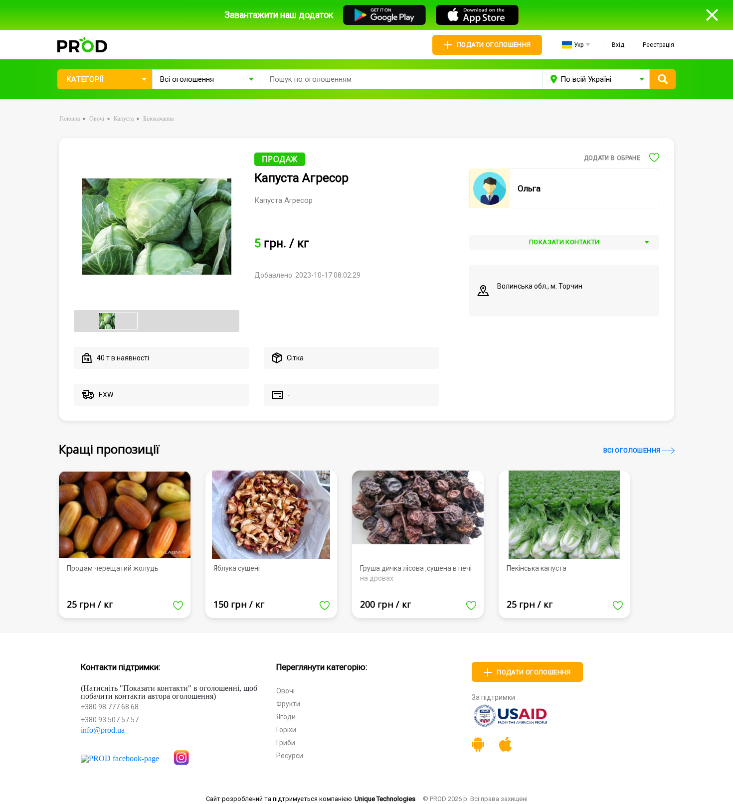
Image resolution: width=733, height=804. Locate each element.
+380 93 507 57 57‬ (110, 720)
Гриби (285, 743)
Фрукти (288, 704)
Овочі (285, 691)
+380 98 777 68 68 (110, 707)
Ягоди (286, 717)
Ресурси (289, 756)
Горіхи (286, 730)
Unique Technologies (385, 799)
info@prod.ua (103, 730)
